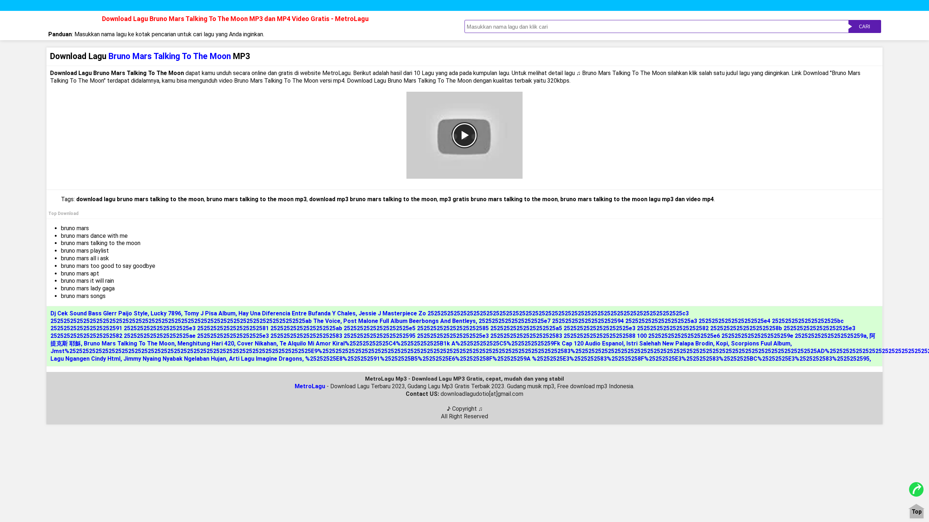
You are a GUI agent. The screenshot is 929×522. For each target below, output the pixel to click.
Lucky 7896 (166, 313)
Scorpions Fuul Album (760, 343)
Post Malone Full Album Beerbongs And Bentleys (409, 321)
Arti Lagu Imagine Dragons (265, 358)
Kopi (722, 343)
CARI (864, 26)
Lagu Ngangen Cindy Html (85, 358)
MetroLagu (310, 386)
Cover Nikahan (257, 343)
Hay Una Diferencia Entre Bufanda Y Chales (297, 313)
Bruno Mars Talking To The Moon (129, 343)
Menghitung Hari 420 (205, 343)
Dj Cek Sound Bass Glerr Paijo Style (99, 313)
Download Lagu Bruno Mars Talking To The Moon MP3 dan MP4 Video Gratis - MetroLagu (235, 18)
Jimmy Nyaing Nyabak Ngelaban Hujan (174, 358)
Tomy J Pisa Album (210, 313)
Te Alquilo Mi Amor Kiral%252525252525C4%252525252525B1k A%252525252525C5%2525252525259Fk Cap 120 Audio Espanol (451, 343)
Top (917, 512)
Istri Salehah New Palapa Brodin (669, 343)
